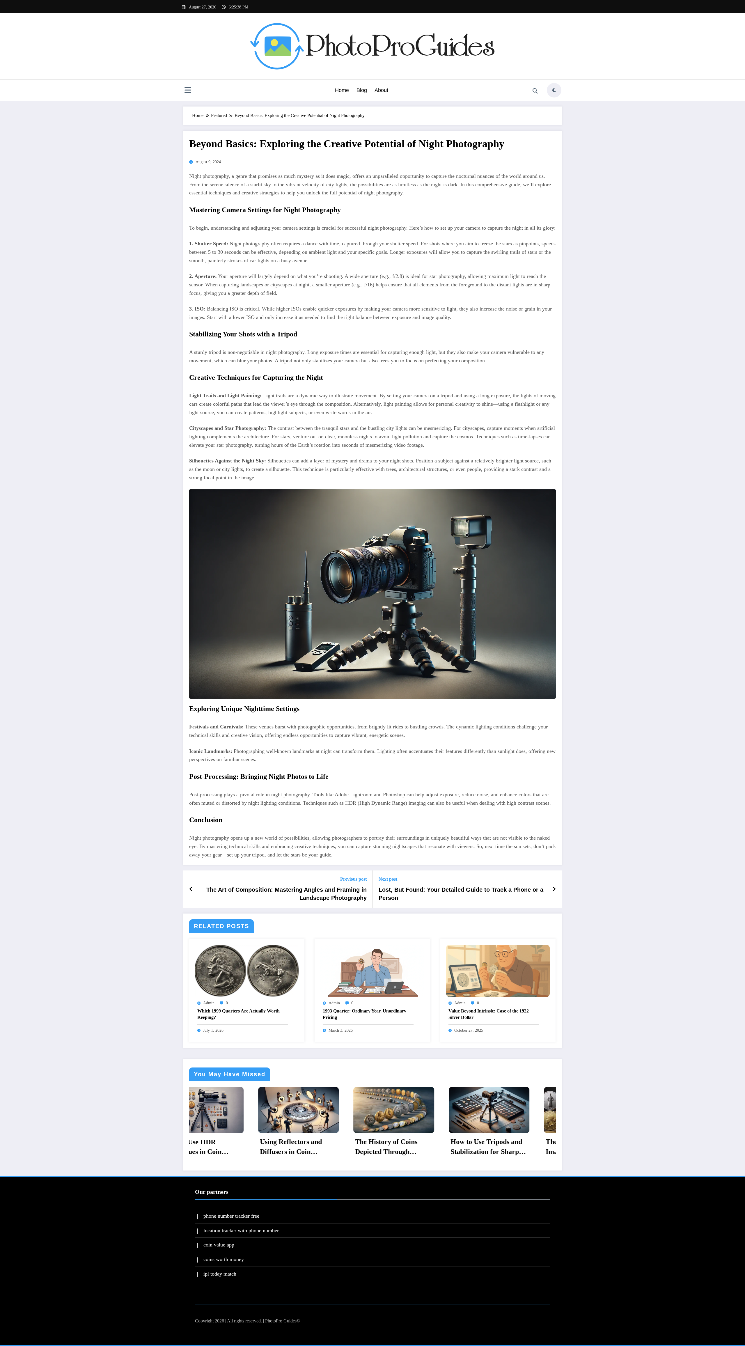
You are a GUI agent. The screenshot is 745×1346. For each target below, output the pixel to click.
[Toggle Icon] (187, 90)
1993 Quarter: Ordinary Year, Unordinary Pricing (364, 1014)
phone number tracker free (231, 1216)
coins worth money (223, 1259)
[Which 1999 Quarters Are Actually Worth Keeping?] (247, 970)
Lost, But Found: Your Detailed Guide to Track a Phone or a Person (461, 893)
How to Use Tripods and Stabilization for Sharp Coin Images (281, 1147)
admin (208, 1003)
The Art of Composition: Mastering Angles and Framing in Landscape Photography (286, 893)
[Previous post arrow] (191, 889)
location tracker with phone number (241, 1230)
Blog (361, 90)
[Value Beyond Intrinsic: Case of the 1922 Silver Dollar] (498, 970)
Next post (388, 879)
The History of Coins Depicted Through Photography (182, 1147)
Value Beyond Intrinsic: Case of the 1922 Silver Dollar (488, 1014)
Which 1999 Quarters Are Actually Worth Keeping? (238, 1014)
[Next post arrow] (554, 889)
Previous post (353, 879)
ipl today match (219, 1274)
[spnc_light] (554, 90)
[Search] (535, 91)
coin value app (218, 1245)
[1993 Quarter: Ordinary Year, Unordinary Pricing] (372, 970)
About (381, 90)
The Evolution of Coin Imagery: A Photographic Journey (379, 1147)
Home (342, 90)
